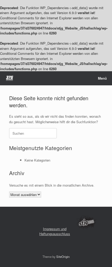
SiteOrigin (63, 256)
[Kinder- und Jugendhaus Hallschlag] (9, 78)
